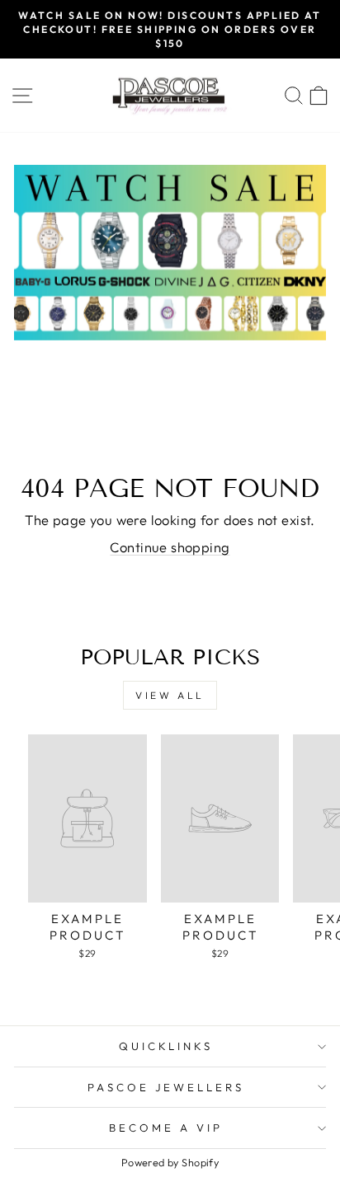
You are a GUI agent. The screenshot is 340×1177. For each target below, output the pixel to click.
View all (170, 695)
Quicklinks (166, 1046)
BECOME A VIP (166, 1127)
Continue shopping (169, 547)
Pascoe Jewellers (166, 1087)
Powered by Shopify (170, 1162)
